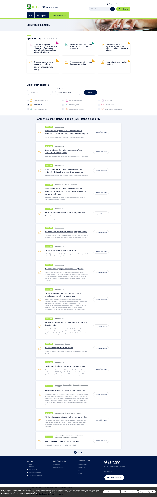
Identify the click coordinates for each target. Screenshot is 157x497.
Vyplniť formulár (101, 132)
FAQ (79, 470)
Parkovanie (76, 385)
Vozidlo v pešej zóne (71, 184)
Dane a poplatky (59, 127)
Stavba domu (58, 385)
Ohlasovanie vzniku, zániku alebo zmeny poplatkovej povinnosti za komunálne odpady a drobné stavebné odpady (43, 66)
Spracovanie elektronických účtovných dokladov (62, 441)
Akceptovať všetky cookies (147, 492)
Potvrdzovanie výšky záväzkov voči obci (59, 348)
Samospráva (41, 16)
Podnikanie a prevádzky (70, 437)
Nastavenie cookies (111, 492)
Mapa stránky (82, 467)
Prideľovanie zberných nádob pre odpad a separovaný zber (66, 417)
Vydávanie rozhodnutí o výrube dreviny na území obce (81, 63)
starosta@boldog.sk (35, 472)
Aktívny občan (69, 435)
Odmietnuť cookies (129, 492)
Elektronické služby (59, 16)
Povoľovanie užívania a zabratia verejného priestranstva (65, 391)
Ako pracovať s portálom (116, 4)
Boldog (45, 6)
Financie (67, 344)
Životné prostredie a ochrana (73, 413)
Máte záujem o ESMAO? (114, 477)
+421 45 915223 (33, 469)
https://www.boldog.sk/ (36, 475)
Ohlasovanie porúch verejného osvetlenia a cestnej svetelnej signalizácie (81, 46)
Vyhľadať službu (52, 38)
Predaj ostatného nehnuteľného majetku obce (116, 63)
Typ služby (59, 88)
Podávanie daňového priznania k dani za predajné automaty (66, 232)
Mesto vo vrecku (83, 464)
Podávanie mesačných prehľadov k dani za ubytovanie (64, 269)
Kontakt (128, 4)
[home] (30, 15)
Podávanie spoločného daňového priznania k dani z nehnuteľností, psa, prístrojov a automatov (116, 47)
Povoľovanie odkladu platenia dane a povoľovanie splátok (65, 366)
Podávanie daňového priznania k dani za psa (60, 250)
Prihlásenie (124, 9)
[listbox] (68, 92)
